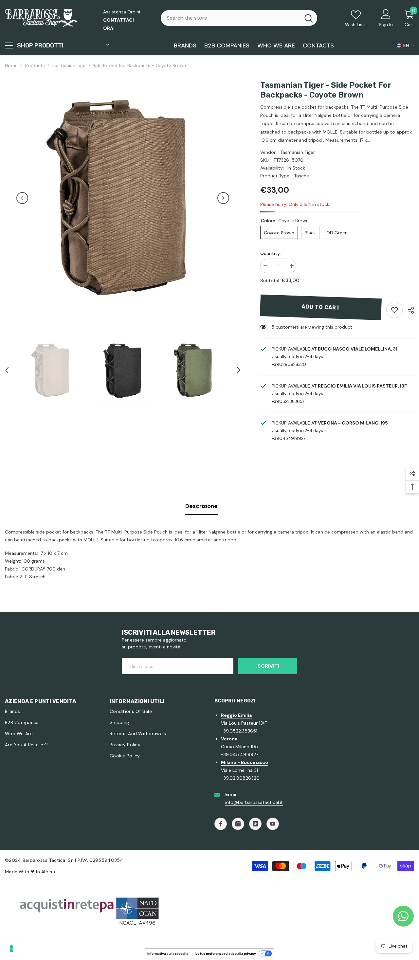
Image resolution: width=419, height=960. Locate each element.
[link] (394, 310)
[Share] (408, 310)
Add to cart (320, 307)
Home (11, 65)
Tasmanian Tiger (297, 152)
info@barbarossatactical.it (254, 802)
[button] (22, 198)
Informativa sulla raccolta (168, 953)
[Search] (239, 18)
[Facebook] (220, 824)
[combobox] (231, 18)
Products (35, 65)
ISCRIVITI (267, 665)
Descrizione (201, 506)
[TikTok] (255, 824)
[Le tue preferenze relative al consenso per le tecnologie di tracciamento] (11, 948)
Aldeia (48, 872)
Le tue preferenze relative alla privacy (225, 953)
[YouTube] (272, 824)
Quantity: (270, 253)
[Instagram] (238, 824)
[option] (123, 198)
